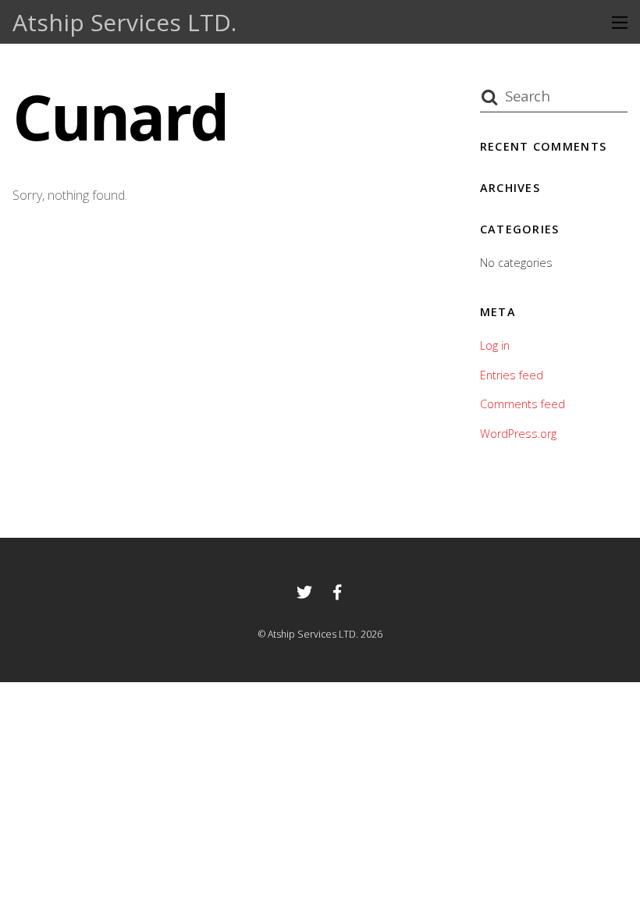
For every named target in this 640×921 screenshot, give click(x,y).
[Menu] (620, 22)
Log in (495, 345)
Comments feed (522, 403)
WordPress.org (518, 433)
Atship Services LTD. (313, 634)
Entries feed (511, 375)
